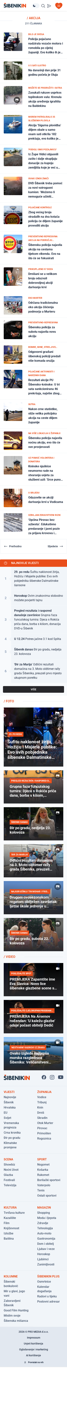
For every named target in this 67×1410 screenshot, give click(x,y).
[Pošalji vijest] (49, 6)
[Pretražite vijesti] (43, 6)
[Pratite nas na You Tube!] (60, 1077)
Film (6, 1223)
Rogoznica (44, 1138)
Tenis (40, 1190)
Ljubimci (43, 1259)
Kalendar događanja (44, 1289)
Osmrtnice (44, 1281)
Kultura (10, 1207)
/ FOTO (9, 701)
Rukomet (43, 1175)
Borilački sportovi (48, 1180)
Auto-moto (44, 1233)
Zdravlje (42, 1223)
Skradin (42, 1118)
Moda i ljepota (46, 1218)
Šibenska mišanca (16, 1320)
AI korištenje (33, 1355)
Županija (44, 1092)
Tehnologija (45, 1228)
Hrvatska (10, 1107)
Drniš (40, 1112)
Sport (42, 1159)
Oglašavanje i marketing (33, 1349)
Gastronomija (46, 1238)
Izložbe (8, 1233)
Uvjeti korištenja (33, 1343)
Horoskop (43, 1254)
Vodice (41, 1097)
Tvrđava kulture (14, 1212)
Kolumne (11, 1276)
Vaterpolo (43, 1185)
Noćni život (11, 1169)
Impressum (33, 1337)
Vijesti (9, 1092)
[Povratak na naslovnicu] (18, 5)
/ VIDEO (9, 957)
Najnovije (10, 1097)
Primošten (44, 1133)
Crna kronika (12, 1132)
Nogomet (43, 1164)
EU (5, 1112)
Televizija (10, 1185)
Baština (9, 1238)
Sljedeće (53, 546)
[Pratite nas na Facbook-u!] (44, 1077)
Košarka (42, 1169)
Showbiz (9, 1164)
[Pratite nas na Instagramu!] (52, 1077)
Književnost (11, 1228)
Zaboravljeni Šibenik (12, 1303)
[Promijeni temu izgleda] (35, 5)
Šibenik (9, 1102)
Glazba (8, 1175)
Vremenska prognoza (11, 1125)
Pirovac (42, 1128)
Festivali (9, 1180)
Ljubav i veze (46, 1249)
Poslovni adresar (48, 1301)
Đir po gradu (12, 1138)
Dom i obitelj (45, 1243)
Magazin (44, 1207)
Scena (8, 1159)
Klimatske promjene (10, 1145)
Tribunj (42, 1102)
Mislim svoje (12, 1315)
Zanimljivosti (45, 1264)
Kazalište (10, 1218)
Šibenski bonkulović (11, 1284)
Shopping (43, 1212)
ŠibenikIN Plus (48, 1276)
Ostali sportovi (46, 1195)
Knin (40, 1107)
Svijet (7, 1118)
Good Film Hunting (16, 1310)
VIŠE (33, 689)
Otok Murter (45, 1123)
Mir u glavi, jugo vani (14, 1293)
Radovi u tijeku (47, 1296)
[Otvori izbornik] (58, 5)
